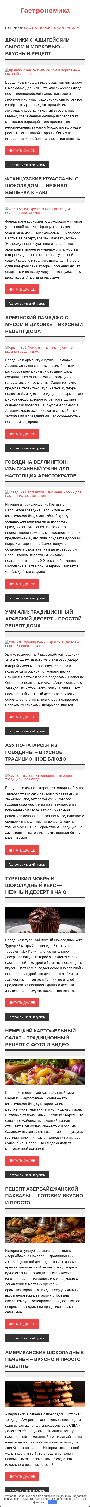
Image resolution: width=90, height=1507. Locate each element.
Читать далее (22, 150)
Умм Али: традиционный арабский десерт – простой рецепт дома (43, 619)
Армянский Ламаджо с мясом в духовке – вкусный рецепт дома (44, 324)
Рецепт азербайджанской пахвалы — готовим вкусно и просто (44, 1195)
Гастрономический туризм (26, 164)
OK (52, 1502)
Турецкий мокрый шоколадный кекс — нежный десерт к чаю (35, 885)
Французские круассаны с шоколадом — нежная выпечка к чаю (41, 185)
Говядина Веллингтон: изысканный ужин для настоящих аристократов (41, 469)
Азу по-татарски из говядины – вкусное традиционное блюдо (35, 752)
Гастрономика (45, 10)
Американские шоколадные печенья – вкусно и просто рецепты (44, 1359)
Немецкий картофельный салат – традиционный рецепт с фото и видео (40, 1037)
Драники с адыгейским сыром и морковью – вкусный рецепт (37, 47)
